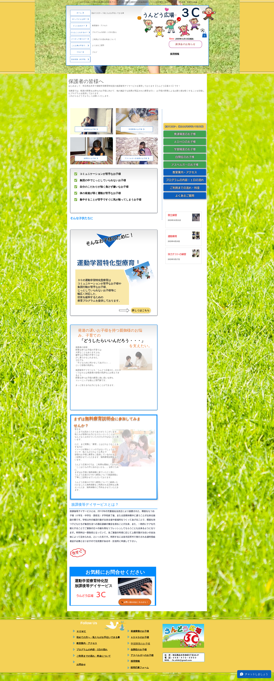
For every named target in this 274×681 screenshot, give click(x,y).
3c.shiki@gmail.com (182, 660)
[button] (204, 35)
